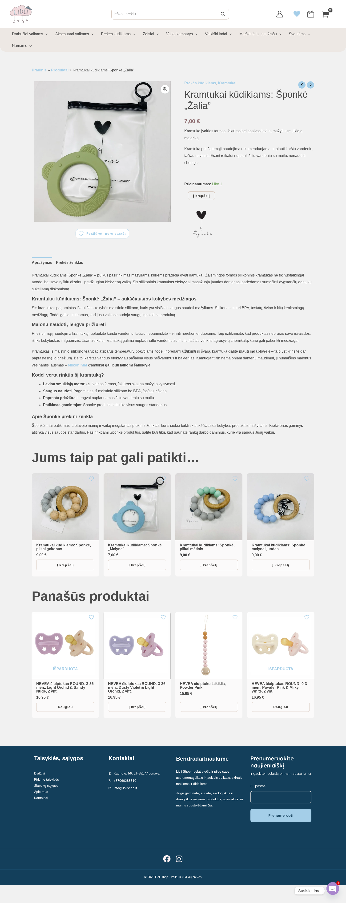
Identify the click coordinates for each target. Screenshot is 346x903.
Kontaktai (41, 798)
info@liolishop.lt (125, 788)
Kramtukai (227, 83)
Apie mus (41, 792)
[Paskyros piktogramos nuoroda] (279, 14)
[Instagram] (179, 859)
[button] (165, 89)
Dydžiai (39, 773)
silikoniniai (78, 365)
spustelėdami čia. (200, 805)
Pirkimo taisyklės (46, 779)
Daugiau (65, 707)
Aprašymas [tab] (42, 263)
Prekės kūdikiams (200, 83)
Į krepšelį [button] (65, 565)
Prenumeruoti (280, 815)
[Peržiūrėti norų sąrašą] (92, 479)
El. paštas (258, 786)
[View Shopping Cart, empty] (326, 14)
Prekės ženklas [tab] (69, 263)
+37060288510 (125, 780)
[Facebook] (167, 859)
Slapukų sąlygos (46, 785)
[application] (45, 34)
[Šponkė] (202, 224)
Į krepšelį (201, 196)
